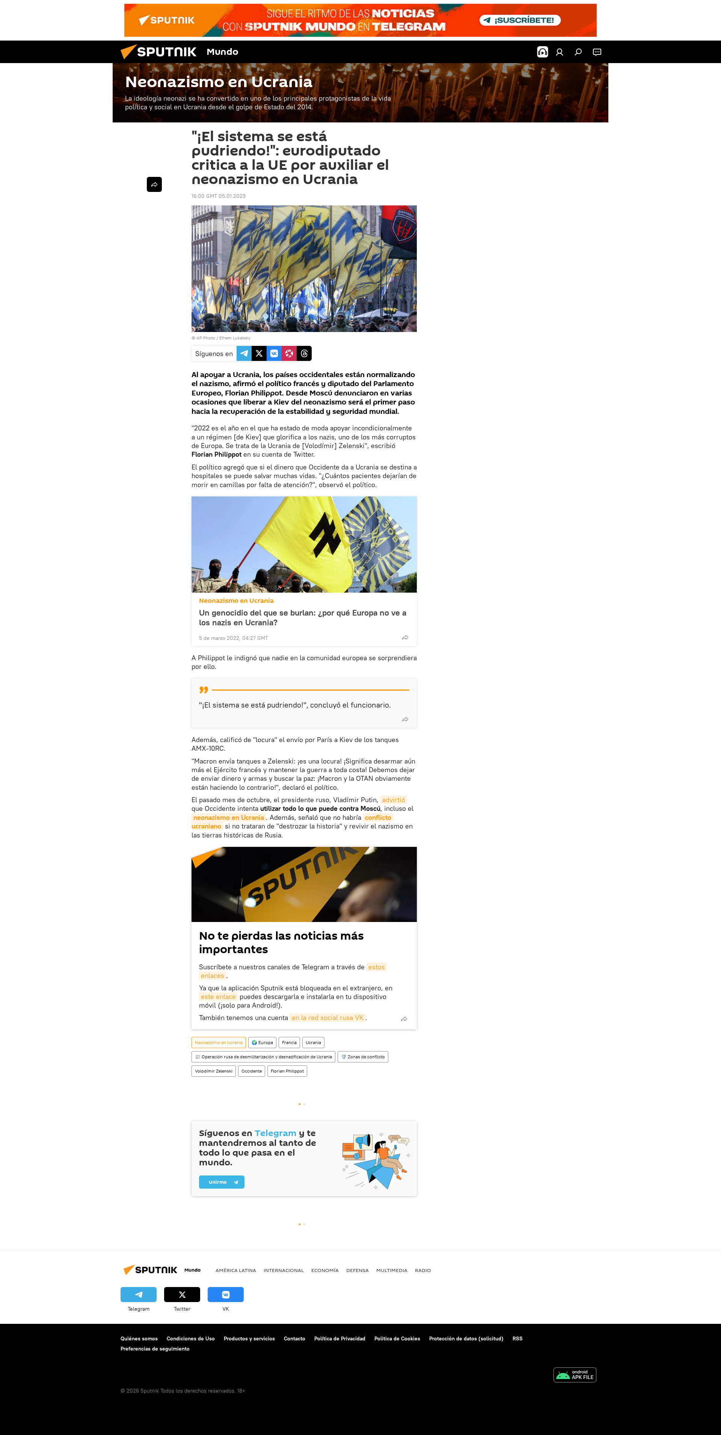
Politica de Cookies (397, 1338)
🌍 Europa (262, 1042)
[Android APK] (574, 1375)
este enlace (218, 996)
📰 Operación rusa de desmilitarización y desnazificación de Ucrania (263, 1056)
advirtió (393, 799)
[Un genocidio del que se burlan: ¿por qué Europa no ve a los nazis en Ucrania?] (304, 544)
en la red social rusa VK (328, 1017)
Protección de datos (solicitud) (466, 1338)
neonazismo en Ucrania (228, 817)
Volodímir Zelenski (213, 1071)
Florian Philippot (287, 1071)
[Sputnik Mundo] (161, 61)
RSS (518, 1338)
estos (376, 967)
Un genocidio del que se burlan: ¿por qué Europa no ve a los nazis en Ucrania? (302, 617)
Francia (289, 1042)
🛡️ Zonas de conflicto (363, 1056)
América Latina (236, 1270)
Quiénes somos (139, 1338)
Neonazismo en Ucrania (236, 600)
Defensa (357, 1270)
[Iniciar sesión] (559, 51)
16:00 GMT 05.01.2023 (219, 196)
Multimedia (391, 1270)
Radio (423, 1270)
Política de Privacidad (339, 1338)
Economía (325, 1270)
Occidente (251, 1071)
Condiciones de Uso (191, 1338)
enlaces (212, 975)
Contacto (294, 1338)
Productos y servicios (249, 1338)
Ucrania (313, 1042)
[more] (405, 637)
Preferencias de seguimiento (155, 1348)
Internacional (284, 1270)
